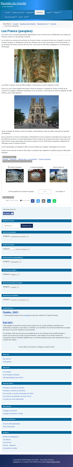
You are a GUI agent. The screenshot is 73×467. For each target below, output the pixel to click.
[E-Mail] (43, 201)
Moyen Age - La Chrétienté (28, 159)
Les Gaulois (60, 191)
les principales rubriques (11, 375)
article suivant (58, 167)
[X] (38, 201)
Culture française (44, 159)
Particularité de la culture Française (21, 191)
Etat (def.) (8, 322)
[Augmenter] (8, 200)
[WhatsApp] (54, 201)
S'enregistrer (7, 362)
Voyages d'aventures (10, 411)
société (27, 315)
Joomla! (15, 462)
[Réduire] (6, 200)
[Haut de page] (70, 464)
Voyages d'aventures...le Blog (13, 413)
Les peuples (7, 372)
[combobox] (12, 226)
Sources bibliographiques (11, 424)
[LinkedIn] (49, 201)
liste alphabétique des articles (13, 377)
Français (5, 159)
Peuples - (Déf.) (11, 312)
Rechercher (27, 226)
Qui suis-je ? (7, 359)
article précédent (37, 167)
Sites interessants (9, 426)
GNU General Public (53, 462)
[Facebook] (32, 201)
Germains (13, 159)
